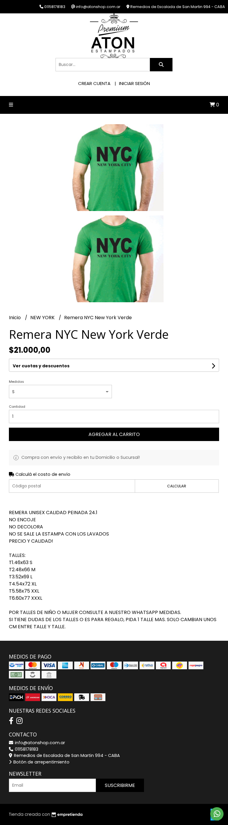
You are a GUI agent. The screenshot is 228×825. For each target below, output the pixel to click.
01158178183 (26, 749)
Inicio (15, 317)
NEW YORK (43, 317)
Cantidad (17, 406)
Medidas (16, 381)
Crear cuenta (94, 83)
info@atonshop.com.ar (39, 743)
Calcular (176, 486)
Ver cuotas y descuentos (41, 366)
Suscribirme (120, 785)
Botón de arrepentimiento (40, 762)
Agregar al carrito (114, 434)
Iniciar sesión (134, 83)
